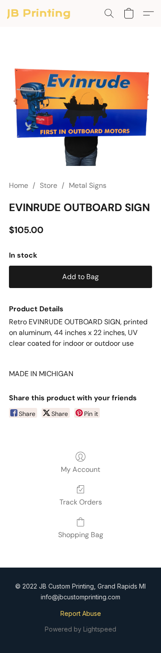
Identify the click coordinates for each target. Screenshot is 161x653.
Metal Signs (87, 185)
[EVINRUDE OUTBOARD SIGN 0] (80, 114)
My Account (80, 469)
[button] (39, 13)
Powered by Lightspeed (80, 629)
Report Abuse (80, 613)
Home (18, 185)
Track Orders (80, 502)
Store (48, 185)
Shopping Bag (80, 534)
